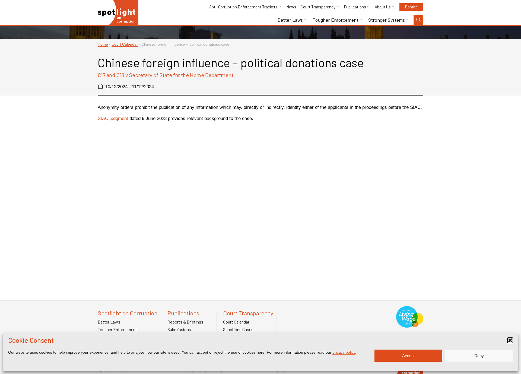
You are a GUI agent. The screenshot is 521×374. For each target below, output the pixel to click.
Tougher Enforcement (335, 20)
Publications (355, 7)
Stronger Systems (386, 20)
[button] (510, 340)
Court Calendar (125, 44)
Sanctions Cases (238, 329)
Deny (479, 355)
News (291, 7)
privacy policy (343, 352)
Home (103, 44)
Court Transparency (318, 7)
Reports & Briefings (185, 321)
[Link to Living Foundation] (409, 324)
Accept (408, 355)
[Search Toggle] (418, 20)
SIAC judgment (113, 118)
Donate (411, 6)
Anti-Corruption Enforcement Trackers (243, 7)
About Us (383, 7)
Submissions (179, 329)
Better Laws (290, 20)
